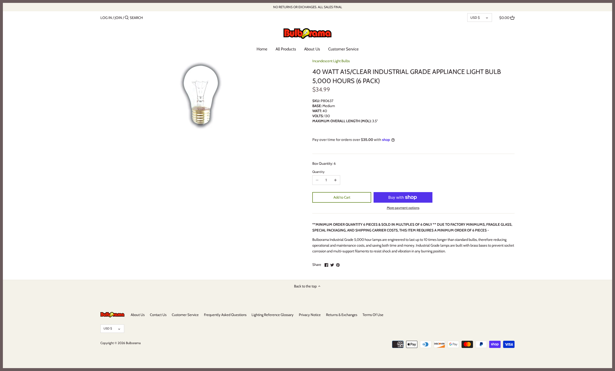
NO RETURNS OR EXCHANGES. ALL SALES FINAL (307, 7)
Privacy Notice (310, 315)
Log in (106, 18)
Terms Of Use (373, 315)
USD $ (475, 17)
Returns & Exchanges (341, 315)
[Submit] (127, 17)
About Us (138, 315)
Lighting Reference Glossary (273, 315)
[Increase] (335, 180)
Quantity (318, 172)
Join (118, 18)
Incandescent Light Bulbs (331, 61)
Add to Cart (341, 197)
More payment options (403, 208)
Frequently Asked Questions (225, 315)
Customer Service (185, 315)
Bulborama (133, 343)
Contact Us (158, 315)
